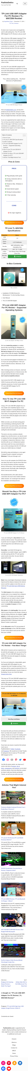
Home (14, 1053)
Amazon (14, 1039)
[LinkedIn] (20, 1063)
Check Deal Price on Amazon (14, 222)
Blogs (14, 1045)
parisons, (8, 768)
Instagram (6, 751)
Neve (7, 1059)
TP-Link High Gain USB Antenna (16, 586)
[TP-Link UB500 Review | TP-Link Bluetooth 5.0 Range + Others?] (13, 890)
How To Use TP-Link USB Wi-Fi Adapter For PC (12, 150)
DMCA (14, 1050)
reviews (14, 766)
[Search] (17, 3)
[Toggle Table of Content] (23, 135)
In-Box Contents (7, 141)
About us (14, 1042)
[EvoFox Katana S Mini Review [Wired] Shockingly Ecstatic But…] (13, 951)
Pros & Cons (6, 137)
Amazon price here (6, 674)
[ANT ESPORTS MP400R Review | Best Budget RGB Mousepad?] (13, 920)
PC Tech (12, 23)
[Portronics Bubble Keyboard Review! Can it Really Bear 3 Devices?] (13, 798)
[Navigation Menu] (25, 3)
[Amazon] (14, 1063)
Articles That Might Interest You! (12, 157)
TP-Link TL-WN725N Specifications (13, 139)
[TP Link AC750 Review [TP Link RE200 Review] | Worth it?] (13, 829)
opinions (17, 768)
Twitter (12, 749)
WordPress (19, 1059)
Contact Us (14, 1048)
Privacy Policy (14, 1056)
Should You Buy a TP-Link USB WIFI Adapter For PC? (13, 154)
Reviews (16, 23)
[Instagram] (7, 759)
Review (4, 588)
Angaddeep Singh (8, 21)
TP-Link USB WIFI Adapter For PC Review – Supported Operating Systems (12, 145)
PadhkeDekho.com (11, 109)
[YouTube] (24, 759)
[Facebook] (3, 759)
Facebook (17, 749)
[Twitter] (20, 759)
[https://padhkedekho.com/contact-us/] (11, 759)
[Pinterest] (16, 759)
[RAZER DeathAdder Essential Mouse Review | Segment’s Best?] (13, 859)
